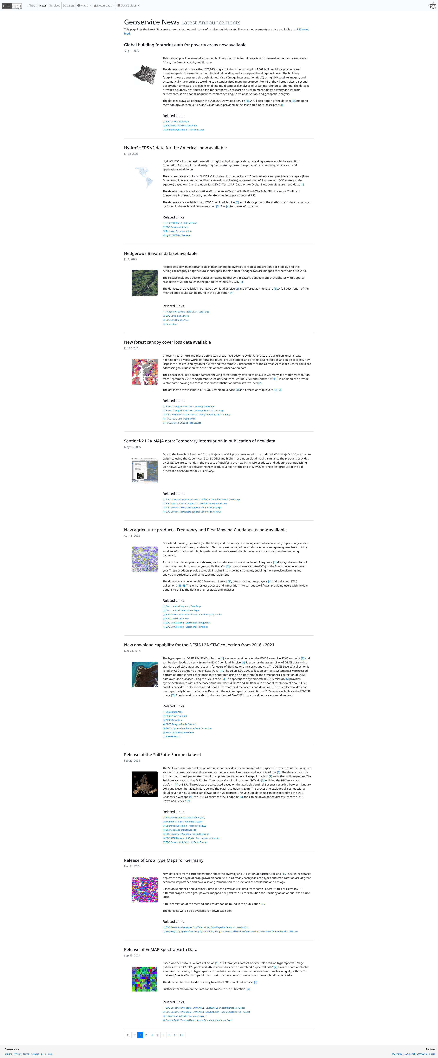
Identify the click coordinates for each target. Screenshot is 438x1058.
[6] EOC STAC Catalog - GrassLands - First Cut (185, 626)
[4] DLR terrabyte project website (179, 829)
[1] (247, 101)
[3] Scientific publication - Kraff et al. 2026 (183, 129)
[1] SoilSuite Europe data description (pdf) (184, 817)
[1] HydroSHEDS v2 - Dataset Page (180, 222)
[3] (281, 105)
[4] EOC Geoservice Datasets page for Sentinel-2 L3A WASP (192, 511)
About (32, 5)
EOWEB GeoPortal (426, 1053)
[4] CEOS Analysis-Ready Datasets (179, 724)
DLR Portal (397, 1053)
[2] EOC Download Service (176, 227)
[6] (183, 585)
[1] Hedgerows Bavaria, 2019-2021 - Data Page (186, 311)
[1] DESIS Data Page (173, 711)
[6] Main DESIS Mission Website (178, 732)
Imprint (8, 1053)
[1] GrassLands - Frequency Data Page (182, 606)
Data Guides (128, 5)
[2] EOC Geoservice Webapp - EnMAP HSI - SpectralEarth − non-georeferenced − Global (206, 1011)
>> (181, 1035)
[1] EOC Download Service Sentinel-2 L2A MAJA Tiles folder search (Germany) (201, 499)
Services (54, 5)
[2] (293, 101)
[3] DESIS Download (173, 720)
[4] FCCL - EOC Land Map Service (179, 418)
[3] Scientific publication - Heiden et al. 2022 (184, 825)
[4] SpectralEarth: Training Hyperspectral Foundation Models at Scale (197, 1020)
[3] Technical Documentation (177, 231)
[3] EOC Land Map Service (176, 319)
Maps (84, 5)
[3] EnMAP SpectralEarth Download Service (184, 1015)
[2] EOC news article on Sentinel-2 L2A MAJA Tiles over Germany (195, 503)
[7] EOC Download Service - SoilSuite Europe (185, 842)
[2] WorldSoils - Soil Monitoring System (182, 821)
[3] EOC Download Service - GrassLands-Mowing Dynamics (192, 614)
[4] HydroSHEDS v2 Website (176, 235)
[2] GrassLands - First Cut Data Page (181, 610)
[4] (227, 206)
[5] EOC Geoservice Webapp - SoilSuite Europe (186, 833)
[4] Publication (170, 323)
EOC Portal (409, 1053)
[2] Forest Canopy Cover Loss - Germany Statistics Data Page (193, 410)
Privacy (17, 1053)
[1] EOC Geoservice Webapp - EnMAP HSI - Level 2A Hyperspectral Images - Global (204, 1007)
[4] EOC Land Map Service (176, 618)
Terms (26, 1053)
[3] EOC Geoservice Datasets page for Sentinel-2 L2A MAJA (192, 507)
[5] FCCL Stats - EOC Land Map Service (182, 422)
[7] (173, 695)
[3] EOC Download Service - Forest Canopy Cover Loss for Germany (196, 414)
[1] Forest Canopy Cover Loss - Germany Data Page (188, 406)
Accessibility (37, 1053)
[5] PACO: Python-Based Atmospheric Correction (187, 728)
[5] (279, 390)
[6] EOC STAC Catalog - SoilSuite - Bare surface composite (191, 838)
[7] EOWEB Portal (171, 736)
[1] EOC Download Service (176, 121)
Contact (48, 1053)
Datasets (68, 5)
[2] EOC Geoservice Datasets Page (180, 125)
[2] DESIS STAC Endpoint (175, 715)
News (43, 5)
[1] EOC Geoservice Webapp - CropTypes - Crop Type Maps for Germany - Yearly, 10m (205, 927)
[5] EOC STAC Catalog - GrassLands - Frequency (186, 622)
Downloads (104, 5)
